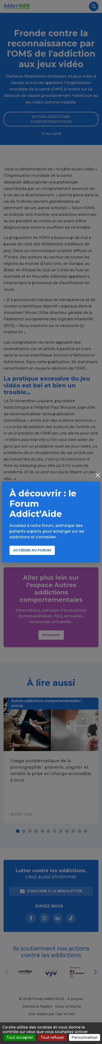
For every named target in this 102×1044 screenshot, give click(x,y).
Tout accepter (19, 1037)
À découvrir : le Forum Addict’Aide (42, 503)
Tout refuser (52, 1037)
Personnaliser (84, 1037)
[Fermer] (97, 476)
